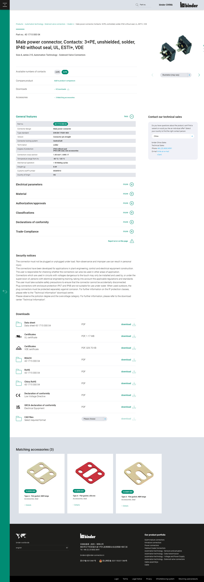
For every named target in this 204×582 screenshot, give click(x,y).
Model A (70, 24)
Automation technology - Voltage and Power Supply (165, 556)
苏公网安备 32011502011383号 (114, 561)
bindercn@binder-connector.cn (92, 555)
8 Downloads (61, 89)
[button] (5, 5)
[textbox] (174, 75)
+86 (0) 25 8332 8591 (91, 550)
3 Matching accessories (65, 97)
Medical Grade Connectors (155, 548)
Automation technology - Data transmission (162, 554)
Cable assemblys (151, 562)
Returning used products (188, 579)
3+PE (65, 72)
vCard (159, 155)
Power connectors (152, 545)
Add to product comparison (64, 81)
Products (19, 24)
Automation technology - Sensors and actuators (163, 551)
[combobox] (176, 75)
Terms (125, 579)
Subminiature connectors (154, 540)
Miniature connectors (153, 543)
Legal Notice (137, 579)
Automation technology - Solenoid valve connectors (45, 24)
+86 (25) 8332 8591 (164, 148)
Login (116, 579)
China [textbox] (156, 136)
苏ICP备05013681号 (88, 561)
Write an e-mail (163, 151)
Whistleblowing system (165, 579)
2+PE (58, 72)
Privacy (149, 579)
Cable (147, 565)
